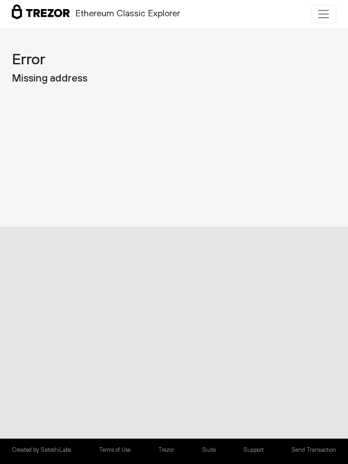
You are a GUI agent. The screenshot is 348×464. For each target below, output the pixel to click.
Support (253, 450)
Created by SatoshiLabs (41, 450)
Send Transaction (313, 450)
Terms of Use (114, 450)
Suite (209, 450)
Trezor (166, 450)
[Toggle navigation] (323, 14)
